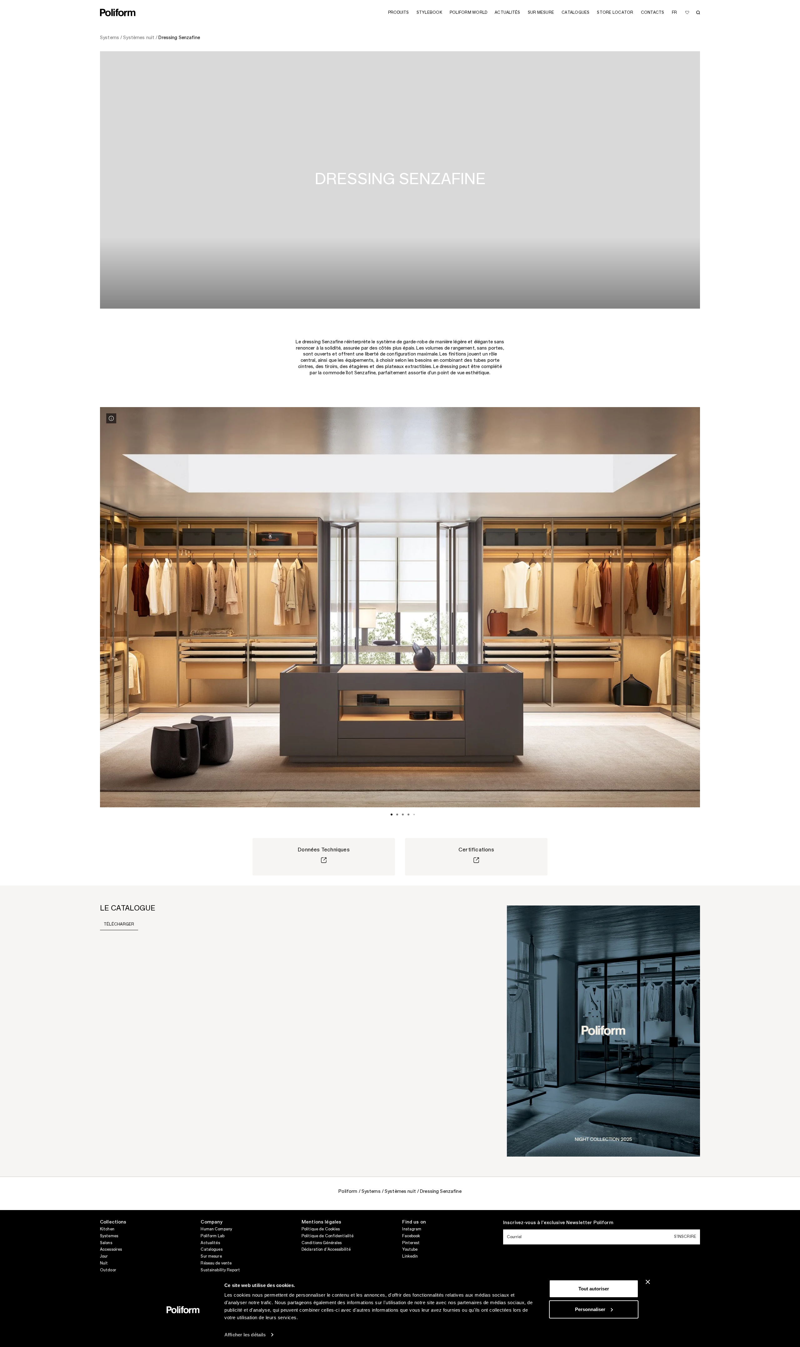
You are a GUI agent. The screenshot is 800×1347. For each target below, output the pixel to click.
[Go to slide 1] (391, 814)
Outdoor (108, 1270)
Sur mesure (211, 1256)
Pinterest (411, 1243)
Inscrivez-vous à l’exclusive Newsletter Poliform (558, 1223)
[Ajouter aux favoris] (687, 12)
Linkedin (410, 1256)
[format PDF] (603, 1030)
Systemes (109, 1236)
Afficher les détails (245, 1334)
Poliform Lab (212, 1236)
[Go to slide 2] (397, 814)
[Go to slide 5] (414, 814)
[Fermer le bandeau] (648, 1282)
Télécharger (119, 924)
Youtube (410, 1249)
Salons (106, 1243)
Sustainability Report (220, 1270)
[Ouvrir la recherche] (698, 12)
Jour (104, 1256)
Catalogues (211, 1249)
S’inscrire (685, 1237)
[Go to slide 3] (403, 814)
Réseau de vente (216, 1263)
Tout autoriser (593, 1288)
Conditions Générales (322, 1243)
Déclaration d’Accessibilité (326, 1249)
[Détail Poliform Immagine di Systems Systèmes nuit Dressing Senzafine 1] (111, 418)
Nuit (104, 1263)
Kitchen (107, 1229)
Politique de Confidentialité (327, 1236)
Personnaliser (590, 1309)
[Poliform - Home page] (118, 12)
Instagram (411, 1229)
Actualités (210, 1243)
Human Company (216, 1229)
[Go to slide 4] (408, 814)
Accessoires (111, 1249)
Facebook (411, 1236)
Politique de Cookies (321, 1229)
